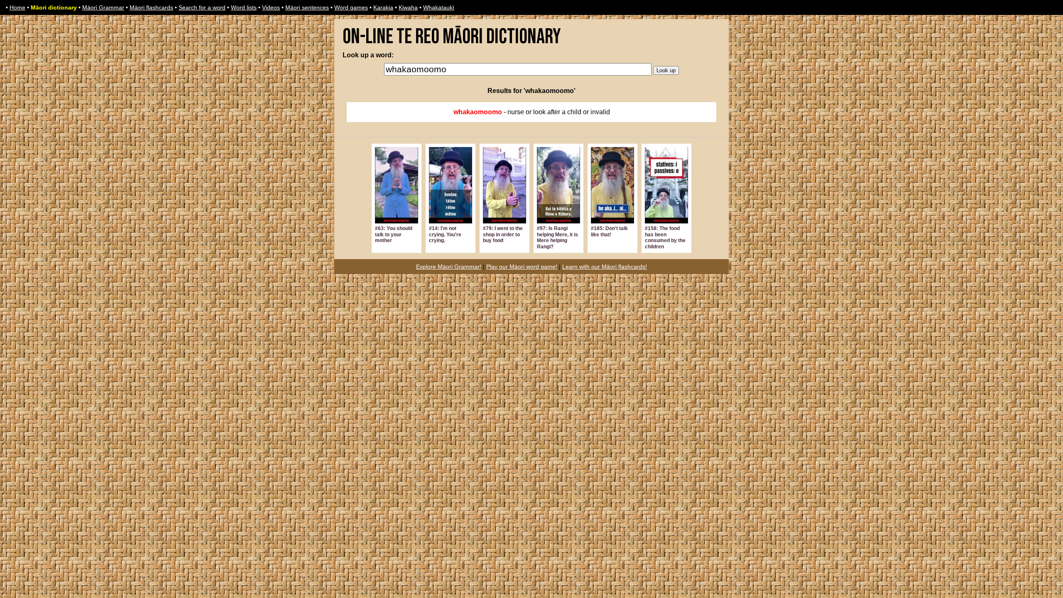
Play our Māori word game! (521, 266)
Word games (351, 7)
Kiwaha (408, 7)
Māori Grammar (103, 7)
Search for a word (202, 7)
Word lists (244, 7)
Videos (271, 7)
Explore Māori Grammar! (448, 266)
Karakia (383, 7)
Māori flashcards (151, 7)
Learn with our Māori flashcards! (604, 266)
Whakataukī (438, 7)
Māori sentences (307, 7)
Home (17, 7)
